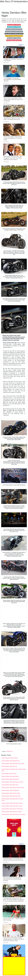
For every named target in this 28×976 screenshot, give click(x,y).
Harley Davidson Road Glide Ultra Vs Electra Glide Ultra (14, 769)
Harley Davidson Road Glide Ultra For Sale (12, 806)
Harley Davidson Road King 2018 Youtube (12, 811)
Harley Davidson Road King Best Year (11, 760)
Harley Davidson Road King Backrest (10, 790)
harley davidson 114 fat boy (14, 24)
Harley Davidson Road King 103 (9, 766)
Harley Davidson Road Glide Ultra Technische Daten (12, 799)
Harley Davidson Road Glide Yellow (10, 776)
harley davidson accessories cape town (14, 33)
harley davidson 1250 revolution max (14, 36)
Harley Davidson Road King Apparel (10, 779)
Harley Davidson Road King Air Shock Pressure (13, 787)
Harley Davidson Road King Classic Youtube (12, 803)
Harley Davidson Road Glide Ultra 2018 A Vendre (13, 814)
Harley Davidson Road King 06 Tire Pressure (12, 808)
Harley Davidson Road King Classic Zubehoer (12, 782)
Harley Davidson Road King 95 (9, 773)
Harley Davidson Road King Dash (10, 758)
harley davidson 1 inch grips (14, 27)
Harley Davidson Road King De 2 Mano (11, 793)
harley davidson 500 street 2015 (14, 40)
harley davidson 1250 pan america (14, 29)
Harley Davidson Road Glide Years (10, 784)
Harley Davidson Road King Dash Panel (11, 796)
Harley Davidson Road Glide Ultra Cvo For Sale (13, 763)
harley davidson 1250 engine (14, 38)
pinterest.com (9, 751)
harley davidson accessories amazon (14, 31)
